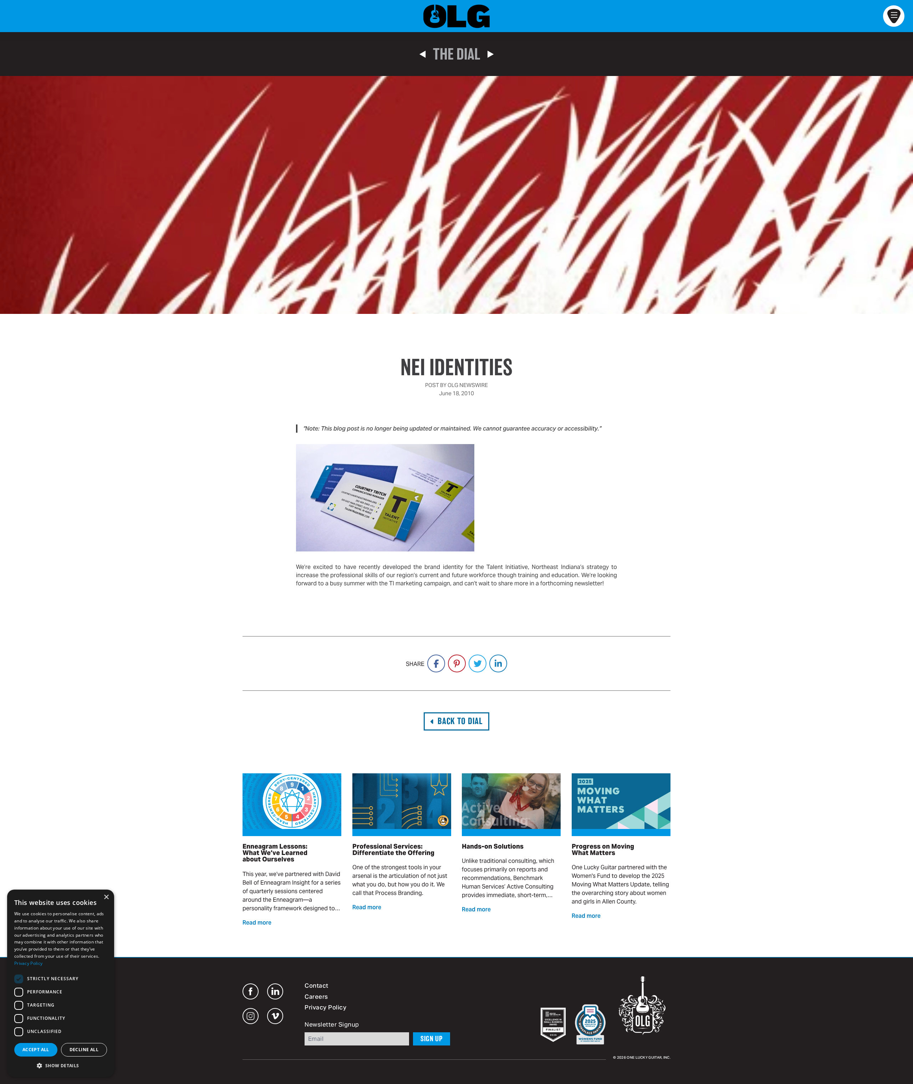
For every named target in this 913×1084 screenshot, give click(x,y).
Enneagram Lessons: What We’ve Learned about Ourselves (275, 853)
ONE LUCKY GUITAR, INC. (648, 1058)
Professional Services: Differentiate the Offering (393, 849)
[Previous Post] (422, 54)
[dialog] (60, 983)
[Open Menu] (893, 16)
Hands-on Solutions (493, 846)
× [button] (106, 897)
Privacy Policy (325, 1008)
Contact (316, 986)
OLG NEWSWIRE (468, 385)
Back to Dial (460, 721)
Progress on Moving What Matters (603, 849)
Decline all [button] (84, 1050)
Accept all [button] (35, 1050)
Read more (257, 923)
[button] (60, 1065)
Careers (316, 997)
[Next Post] (491, 54)
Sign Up (431, 1039)
